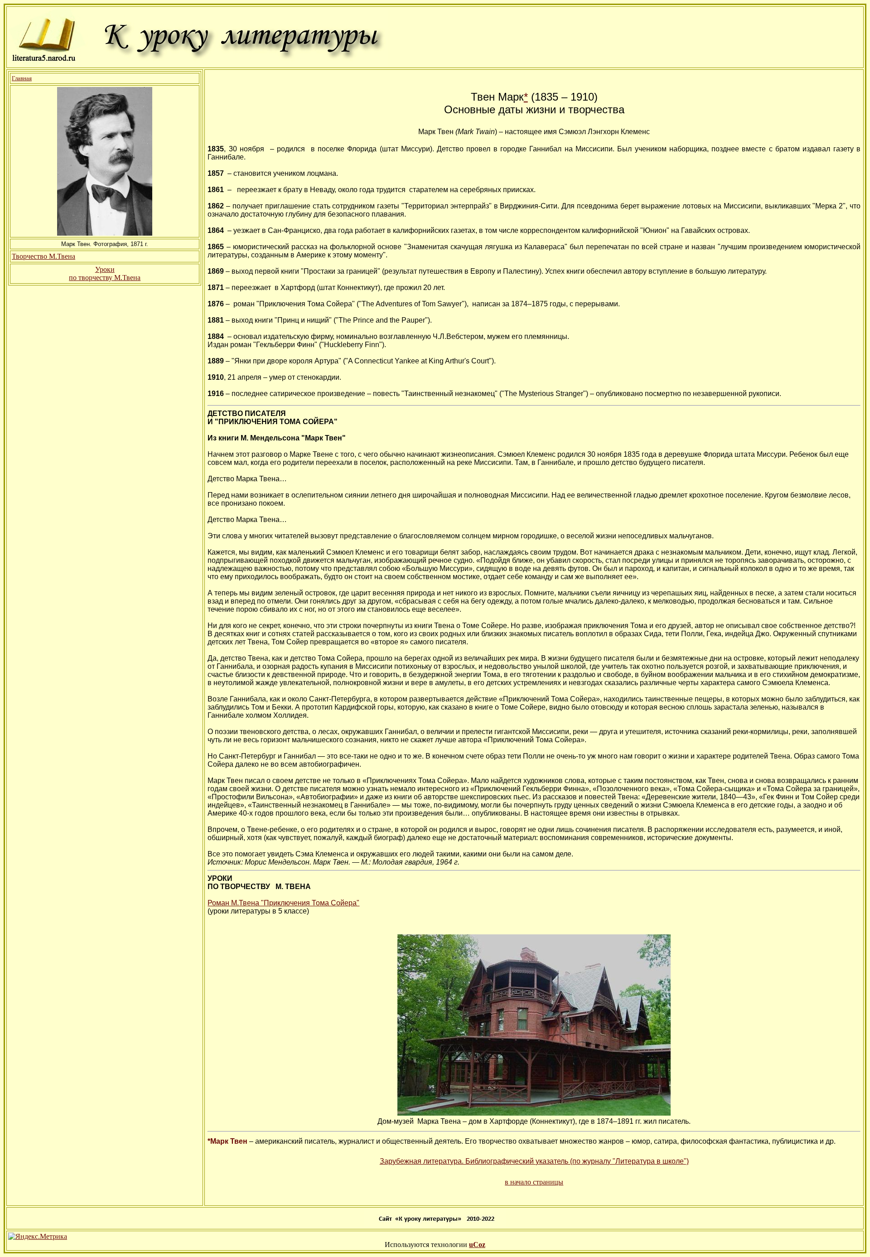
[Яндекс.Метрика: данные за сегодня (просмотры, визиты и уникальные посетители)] (37, 1237)
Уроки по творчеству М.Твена (104, 273)
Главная (22, 78)
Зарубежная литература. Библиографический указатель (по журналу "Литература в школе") (534, 1161)
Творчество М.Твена (43, 256)
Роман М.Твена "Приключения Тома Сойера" (283, 903)
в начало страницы (534, 1182)
